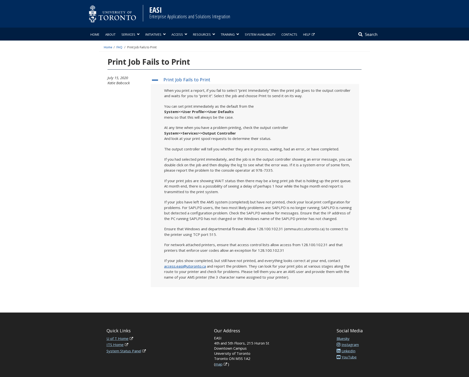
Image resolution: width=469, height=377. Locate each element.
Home (94, 34)
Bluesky (343, 338)
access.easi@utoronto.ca (185, 266)
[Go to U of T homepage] (112, 14)
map (219, 364)
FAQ (119, 47)
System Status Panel (124, 350)
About (110, 34)
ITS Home (115, 344)
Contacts (289, 34)
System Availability (260, 34)
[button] (255, 80)
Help (306, 34)
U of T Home (117, 338)
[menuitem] (95, 34)
